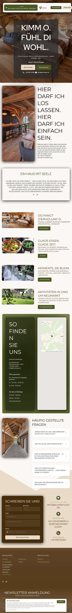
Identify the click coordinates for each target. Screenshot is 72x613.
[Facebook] (34, 195)
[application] (52, 336)
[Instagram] (38, 195)
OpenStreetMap (52, 351)
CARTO (61, 351)
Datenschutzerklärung (11, 610)
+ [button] (42, 322)
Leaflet (46, 351)
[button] (52, 336)
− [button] (42, 325)
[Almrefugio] (43, 7)
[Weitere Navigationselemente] (49, 7)
